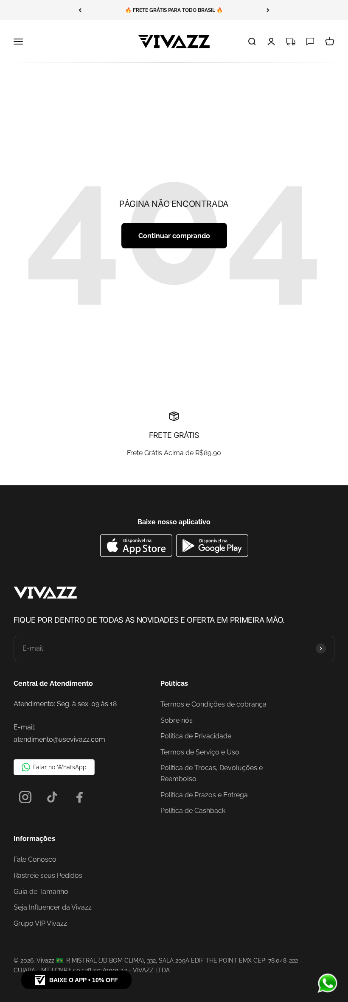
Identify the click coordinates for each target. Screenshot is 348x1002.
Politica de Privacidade (195, 736)
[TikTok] (52, 797)
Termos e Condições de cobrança (213, 704)
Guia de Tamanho (41, 892)
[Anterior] (80, 10)
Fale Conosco (35, 859)
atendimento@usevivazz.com (59, 739)
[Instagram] (25, 797)
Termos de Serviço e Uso (199, 752)
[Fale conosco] (310, 41)
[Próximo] (268, 10)
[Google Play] (212, 555)
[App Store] (137, 555)
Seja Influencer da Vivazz (53, 907)
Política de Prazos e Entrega (204, 795)
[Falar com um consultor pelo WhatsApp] (328, 983)
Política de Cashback (192, 811)
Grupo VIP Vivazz (40, 923)
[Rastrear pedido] (290, 41)
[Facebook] (79, 797)
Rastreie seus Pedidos (48, 875)
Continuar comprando (174, 236)
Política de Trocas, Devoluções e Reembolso (211, 773)
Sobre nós (176, 720)
